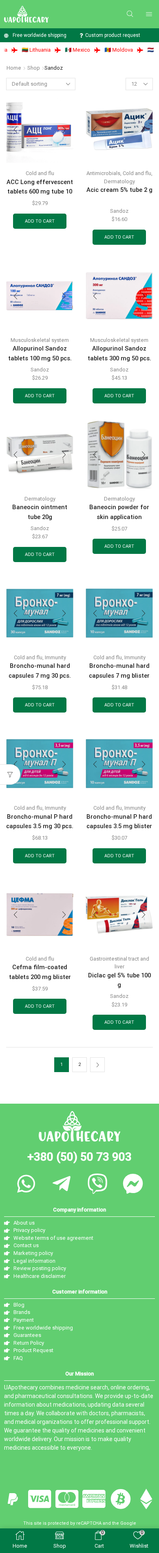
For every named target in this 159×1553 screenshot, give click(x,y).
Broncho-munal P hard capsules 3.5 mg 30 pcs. (39, 821)
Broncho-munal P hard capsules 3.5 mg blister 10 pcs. (119, 826)
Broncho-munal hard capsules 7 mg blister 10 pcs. (119, 675)
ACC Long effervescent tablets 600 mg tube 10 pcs (40, 191)
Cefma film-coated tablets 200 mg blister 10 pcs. (40, 976)
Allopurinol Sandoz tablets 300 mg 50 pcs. (119, 353)
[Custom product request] (81, 35)
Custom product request (112, 35)
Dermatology (119, 181)
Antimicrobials (103, 173)
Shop (33, 68)
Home (14, 68)
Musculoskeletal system (40, 340)
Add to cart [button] (40, 221)
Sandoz (119, 211)
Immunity (55, 657)
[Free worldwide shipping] (6, 35)
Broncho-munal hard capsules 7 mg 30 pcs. (40, 670)
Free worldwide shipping (39, 35)
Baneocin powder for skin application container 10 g (119, 516)
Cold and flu (40, 173)
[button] (130, 14)
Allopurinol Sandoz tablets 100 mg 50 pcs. (40, 353)
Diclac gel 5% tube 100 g (119, 980)
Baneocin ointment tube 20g (39, 511)
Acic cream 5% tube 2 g (119, 190)
